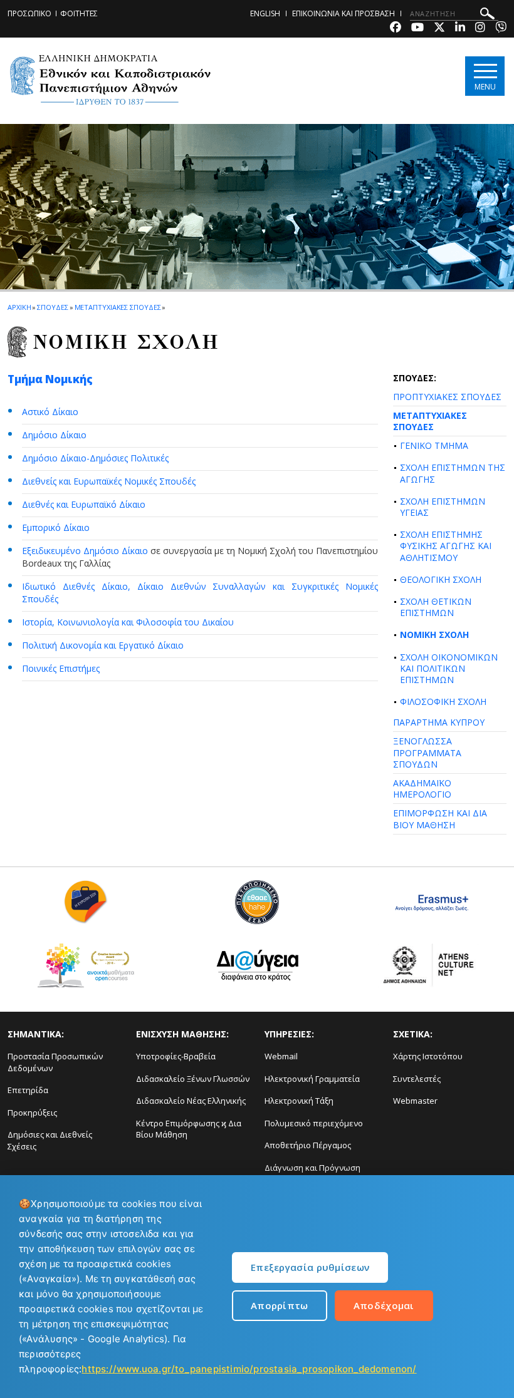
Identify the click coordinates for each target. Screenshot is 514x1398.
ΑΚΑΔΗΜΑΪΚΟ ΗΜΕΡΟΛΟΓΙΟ (422, 788)
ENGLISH (265, 13)
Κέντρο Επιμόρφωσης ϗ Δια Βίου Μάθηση (188, 1129)
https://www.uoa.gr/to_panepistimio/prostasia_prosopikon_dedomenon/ (248, 1369)
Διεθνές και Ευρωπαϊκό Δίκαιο (83, 504)
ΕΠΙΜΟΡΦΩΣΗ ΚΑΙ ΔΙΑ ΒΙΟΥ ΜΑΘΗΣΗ (440, 818)
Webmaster (415, 1100)
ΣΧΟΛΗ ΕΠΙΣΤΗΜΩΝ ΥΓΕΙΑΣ (442, 506)
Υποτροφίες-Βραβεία (176, 1056)
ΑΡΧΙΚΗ (19, 307)
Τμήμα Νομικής (50, 379)
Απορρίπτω (279, 1305)
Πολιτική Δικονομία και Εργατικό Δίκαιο (103, 645)
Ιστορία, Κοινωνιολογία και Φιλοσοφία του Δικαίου (128, 622)
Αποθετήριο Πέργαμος (308, 1145)
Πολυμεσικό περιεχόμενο (314, 1123)
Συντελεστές (417, 1078)
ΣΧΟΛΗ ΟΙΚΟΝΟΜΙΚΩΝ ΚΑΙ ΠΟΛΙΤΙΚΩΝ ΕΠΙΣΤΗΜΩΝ (449, 668)
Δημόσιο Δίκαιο (54, 435)
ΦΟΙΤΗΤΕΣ (79, 13)
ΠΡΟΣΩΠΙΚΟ (29, 13)
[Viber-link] (500, 28)
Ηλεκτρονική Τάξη (299, 1100)
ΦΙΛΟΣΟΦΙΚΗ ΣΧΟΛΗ (443, 701)
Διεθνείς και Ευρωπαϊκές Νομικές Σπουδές (109, 481)
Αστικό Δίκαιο (50, 412)
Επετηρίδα (28, 1090)
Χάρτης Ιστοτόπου (428, 1056)
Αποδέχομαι (384, 1305)
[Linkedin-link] (460, 28)
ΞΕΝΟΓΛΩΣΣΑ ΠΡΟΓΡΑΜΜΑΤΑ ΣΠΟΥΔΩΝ (427, 752)
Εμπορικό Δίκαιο (56, 527)
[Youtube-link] (417, 28)
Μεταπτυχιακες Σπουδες (118, 307)
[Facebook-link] (395, 28)
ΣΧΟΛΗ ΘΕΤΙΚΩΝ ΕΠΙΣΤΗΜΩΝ (435, 607)
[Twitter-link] (439, 28)
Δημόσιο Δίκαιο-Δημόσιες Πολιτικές (95, 458)
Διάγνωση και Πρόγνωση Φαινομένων (312, 1173)
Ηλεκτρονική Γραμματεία (312, 1078)
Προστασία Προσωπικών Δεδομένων (55, 1062)
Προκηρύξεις (32, 1112)
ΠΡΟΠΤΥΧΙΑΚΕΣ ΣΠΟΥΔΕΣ (447, 397)
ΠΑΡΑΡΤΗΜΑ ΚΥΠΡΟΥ (439, 722)
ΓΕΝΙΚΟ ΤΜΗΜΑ (434, 445)
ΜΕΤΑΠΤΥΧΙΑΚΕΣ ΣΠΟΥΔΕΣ (430, 421)
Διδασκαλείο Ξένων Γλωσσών (192, 1078)
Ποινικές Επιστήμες (61, 668)
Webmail (281, 1056)
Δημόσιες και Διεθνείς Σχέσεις (50, 1140)
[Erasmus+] (428, 907)
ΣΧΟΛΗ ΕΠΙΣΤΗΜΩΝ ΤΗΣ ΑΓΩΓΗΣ (452, 473)
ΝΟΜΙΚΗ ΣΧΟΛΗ (434, 634)
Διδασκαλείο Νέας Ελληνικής (191, 1100)
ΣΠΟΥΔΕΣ (52, 307)
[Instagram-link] (480, 28)
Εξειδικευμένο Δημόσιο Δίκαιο (85, 551)
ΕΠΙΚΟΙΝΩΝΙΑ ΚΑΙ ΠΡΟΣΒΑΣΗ (343, 13)
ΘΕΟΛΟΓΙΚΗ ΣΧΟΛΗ (440, 579)
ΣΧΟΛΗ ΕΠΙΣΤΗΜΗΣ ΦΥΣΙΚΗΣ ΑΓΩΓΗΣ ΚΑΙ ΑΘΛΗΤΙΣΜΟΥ (445, 545)
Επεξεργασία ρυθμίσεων (310, 1267)
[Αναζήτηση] (487, 15)
